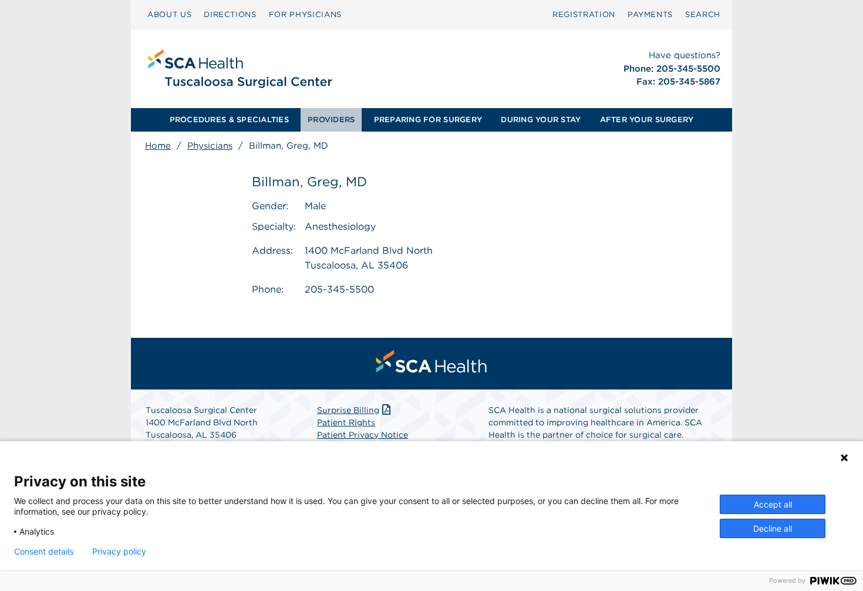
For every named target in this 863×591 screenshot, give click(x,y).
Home (158, 145)
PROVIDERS (331, 119)
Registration (583, 14)
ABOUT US (169, 14)
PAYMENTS (650, 14)
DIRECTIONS (230, 14)
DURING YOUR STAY (541, 119)
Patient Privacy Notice (362, 434)
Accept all (773, 504)
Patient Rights (346, 422)
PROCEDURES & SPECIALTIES (229, 119)
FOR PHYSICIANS (305, 14)
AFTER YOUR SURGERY (647, 119)
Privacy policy (119, 551)
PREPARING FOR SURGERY (428, 119)
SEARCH (702, 14)
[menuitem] (169, 14)
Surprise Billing (348, 410)
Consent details (43, 551)
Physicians (209, 145)
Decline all (772, 528)
